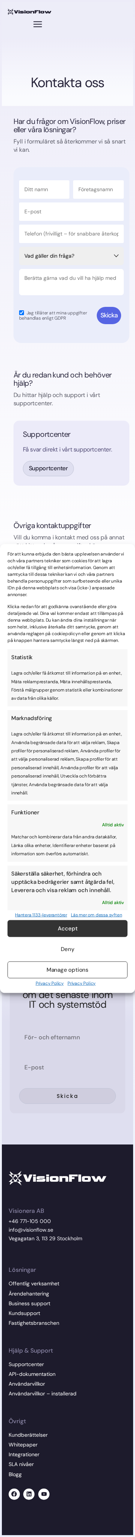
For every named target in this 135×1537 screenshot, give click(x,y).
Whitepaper (23, 1444)
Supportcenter (26, 1364)
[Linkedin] (28, 1494)
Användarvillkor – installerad (42, 1393)
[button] (38, 25)
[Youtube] (44, 1494)
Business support (29, 1303)
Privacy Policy (50, 983)
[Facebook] (14, 1494)
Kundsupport (24, 1313)
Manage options (67, 970)
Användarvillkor (27, 1383)
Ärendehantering (29, 1293)
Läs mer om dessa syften (96, 915)
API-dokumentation (32, 1374)
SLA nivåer (21, 1464)
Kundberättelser (28, 1434)
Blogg (15, 1474)
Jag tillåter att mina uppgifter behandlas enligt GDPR (53, 315)
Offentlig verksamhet (34, 1283)
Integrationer (24, 1454)
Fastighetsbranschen (34, 1323)
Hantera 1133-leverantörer (41, 915)
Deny (68, 949)
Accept (68, 928)
